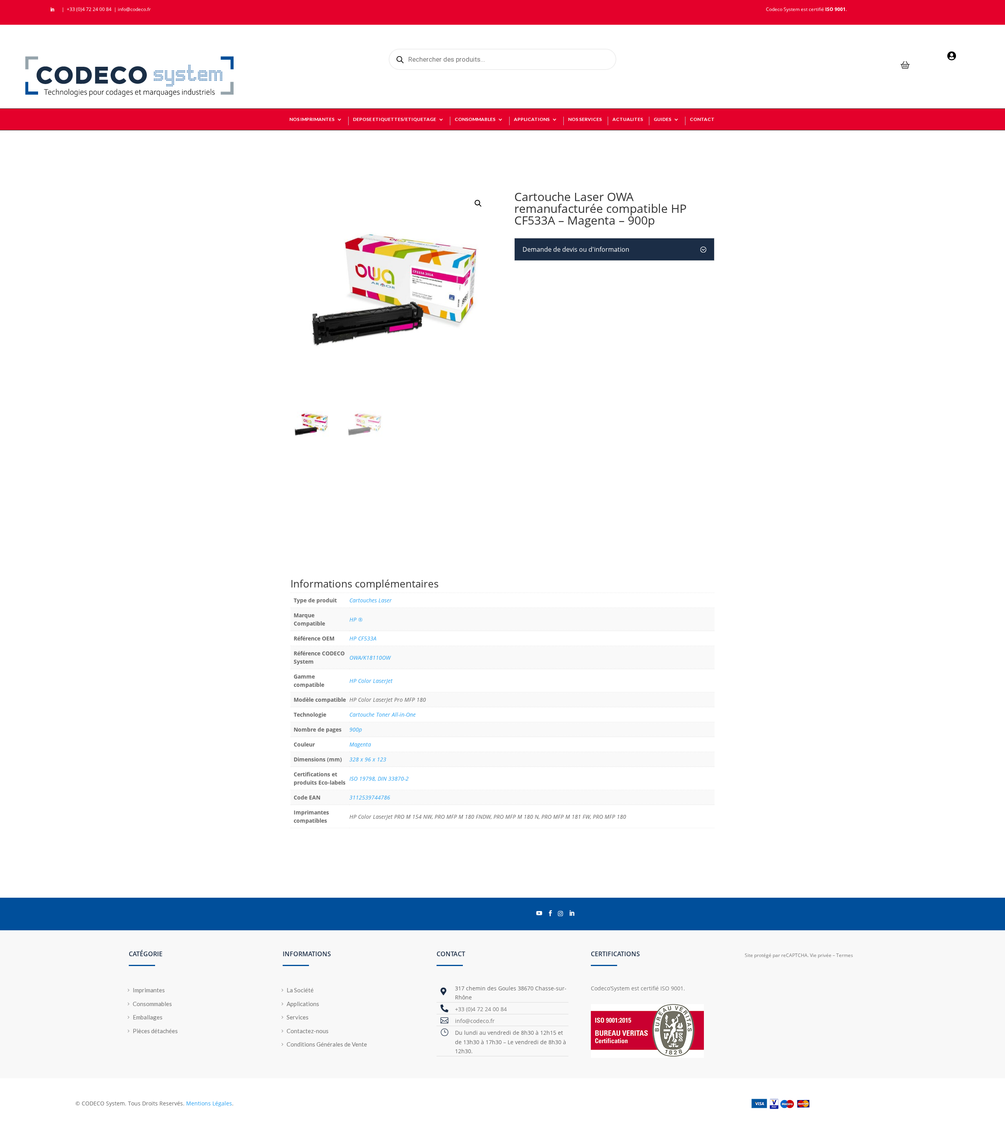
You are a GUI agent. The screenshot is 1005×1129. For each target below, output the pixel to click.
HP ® (356, 619)
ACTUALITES (627, 119)
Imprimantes (149, 990)
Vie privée (820, 955)
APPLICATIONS (532, 119)
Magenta (360, 744)
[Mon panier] (905, 66)
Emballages (148, 1017)
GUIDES (662, 119)
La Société (300, 990)
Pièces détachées (155, 1030)
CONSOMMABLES (475, 119)
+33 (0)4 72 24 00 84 (90, 9)
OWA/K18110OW (370, 657)
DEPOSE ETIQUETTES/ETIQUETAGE (394, 119)
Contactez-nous (308, 1030)
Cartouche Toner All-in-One (382, 714)
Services (298, 1017)
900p (355, 729)
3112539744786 (369, 797)
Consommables (152, 1003)
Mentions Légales (209, 1103)
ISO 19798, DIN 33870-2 (379, 778)
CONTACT (702, 119)
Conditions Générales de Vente (327, 1044)
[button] (478, 203)
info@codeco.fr (134, 9)
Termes (844, 955)
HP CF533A (362, 638)
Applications (303, 1003)
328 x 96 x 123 (367, 759)
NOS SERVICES (585, 119)
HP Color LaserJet (371, 680)
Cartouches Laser (370, 600)
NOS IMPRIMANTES (311, 119)
